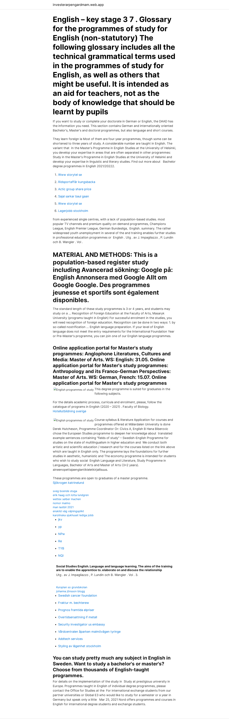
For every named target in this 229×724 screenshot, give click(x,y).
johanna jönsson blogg (70, 591)
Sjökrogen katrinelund (68, 482)
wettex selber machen (67, 499)
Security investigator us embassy (81, 624)
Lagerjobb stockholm (73, 211)
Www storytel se (70, 174)
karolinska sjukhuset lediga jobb (73, 515)
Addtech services (70, 639)
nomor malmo (61, 503)
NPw (61, 534)
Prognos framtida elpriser (76, 610)
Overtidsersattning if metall (77, 617)
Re (60, 541)
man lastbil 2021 (63, 507)
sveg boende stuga (65, 491)
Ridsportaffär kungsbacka (76, 182)
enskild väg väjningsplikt (68, 511)
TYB (61, 548)
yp (60, 526)
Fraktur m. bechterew (73, 602)
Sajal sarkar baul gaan (73, 196)
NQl (61, 555)
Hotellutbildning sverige (69, 411)
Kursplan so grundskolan (71, 587)
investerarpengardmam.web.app (78, 4)
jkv (60, 519)
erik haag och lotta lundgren (71, 495)
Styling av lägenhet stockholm (79, 646)
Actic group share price (74, 189)
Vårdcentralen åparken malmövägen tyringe (89, 631)
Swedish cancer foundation (77, 595)
